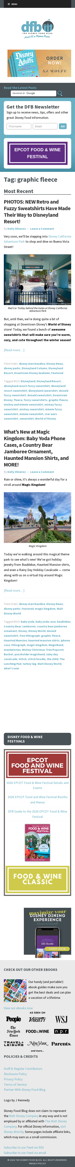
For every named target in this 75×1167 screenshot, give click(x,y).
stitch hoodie (37, 659)
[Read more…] (14, 350)
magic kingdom (45, 608)
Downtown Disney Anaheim (32, 373)
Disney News (54, 363)
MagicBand (56, 645)
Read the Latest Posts (20, 88)
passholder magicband (30, 654)
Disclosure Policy (15, 1074)
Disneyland (28, 381)
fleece (18, 400)
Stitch (23, 659)
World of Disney (45, 418)
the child (52, 659)
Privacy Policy (13, 1079)
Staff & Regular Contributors (23, 1068)
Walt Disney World (49, 664)
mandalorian (12, 649)
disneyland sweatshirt (43, 390)
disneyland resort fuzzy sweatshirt (27, 386)
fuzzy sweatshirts (35, 400)
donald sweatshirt (39, 395)
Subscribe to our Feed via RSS (24, 1147)
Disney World (37, 631)
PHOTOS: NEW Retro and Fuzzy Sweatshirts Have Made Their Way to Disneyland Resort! (37, 211)
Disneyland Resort (49, 381)
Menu (14, 4)
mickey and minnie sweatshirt (23, 404)
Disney (22, 631)
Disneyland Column (34, 368)
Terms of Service (15, 1084)
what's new (11, 668)
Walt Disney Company (23, 1116)
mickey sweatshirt (31, 409)
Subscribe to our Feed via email (25, 1153)
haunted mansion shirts (44, 640)
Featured (57, 373)
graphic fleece (58, 400)
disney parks (12, 368)
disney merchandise (32, 363)
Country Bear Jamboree (19, 626)
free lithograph (29, 635)
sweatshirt (26, 418)
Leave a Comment (42, 228)
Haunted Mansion (15, 640)
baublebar (63, 621)
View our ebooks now (18, 1008)
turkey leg (29, 664)
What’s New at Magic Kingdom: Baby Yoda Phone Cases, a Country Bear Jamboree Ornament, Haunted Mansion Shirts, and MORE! (36, 448)
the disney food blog (37, 21)
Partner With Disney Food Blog (25, 1089)
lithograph (18, 645)
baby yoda (27, 621)
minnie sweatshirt (31, 414)
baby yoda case (45, 621)
